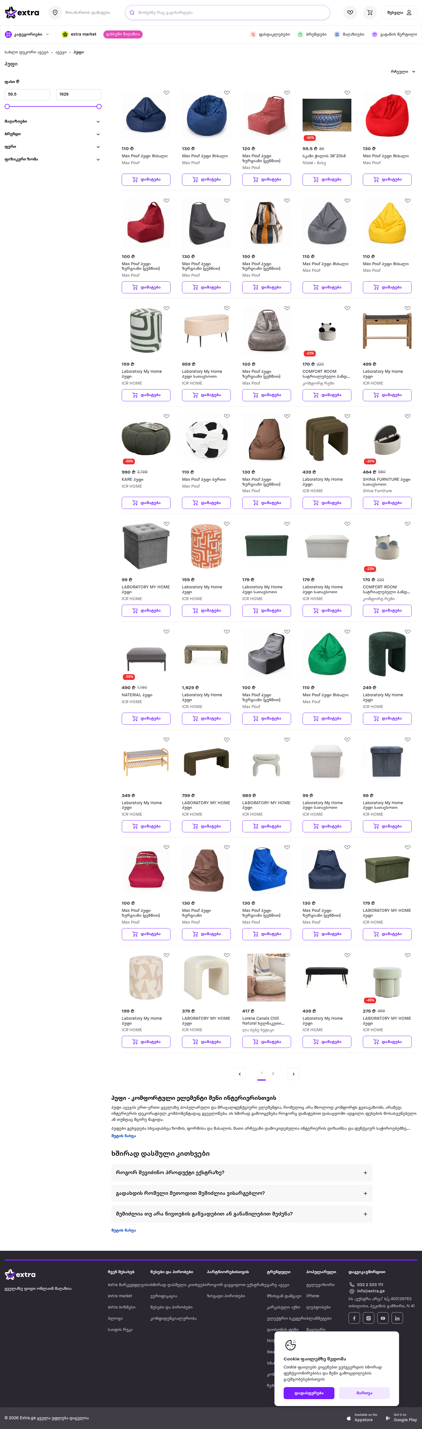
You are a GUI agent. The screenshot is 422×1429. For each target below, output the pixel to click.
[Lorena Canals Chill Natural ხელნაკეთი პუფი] (266, 978)
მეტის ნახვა (123, 1136)
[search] (132, 12)
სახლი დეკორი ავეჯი (27, 52)
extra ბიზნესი (121, 1307)
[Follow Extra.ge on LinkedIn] (397, 1318)
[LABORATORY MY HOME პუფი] (146, 546)
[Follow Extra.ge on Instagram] (368, 1318)
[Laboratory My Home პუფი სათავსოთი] (206, 331)
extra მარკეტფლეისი (129, 1285)
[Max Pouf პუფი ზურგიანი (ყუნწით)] (266, 115)
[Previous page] (240, 1074)
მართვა (365, 1393)
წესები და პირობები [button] (171, 1272)
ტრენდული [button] (279, 1272)
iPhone (312, 1296)
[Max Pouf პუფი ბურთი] (206, 439)
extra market (120, 1296)
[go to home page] (22, 13)
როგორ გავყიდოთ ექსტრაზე (237, 1285)
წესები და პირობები (171, 1307)
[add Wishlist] (166, 92)
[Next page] (294, 1074)
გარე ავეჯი (278, 1285)
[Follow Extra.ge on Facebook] (354, 1318)
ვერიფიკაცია (163, 1296)
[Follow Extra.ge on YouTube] (383, 1318)
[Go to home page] (26, 1274)
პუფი (78, 52)
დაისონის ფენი (283, 1330)
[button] (79, 34)
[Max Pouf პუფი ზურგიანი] (206, 870)
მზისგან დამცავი (284, 1296)
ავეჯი (61, 52)
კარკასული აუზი (283, 1307)
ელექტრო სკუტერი (286, 1318)
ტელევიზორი (320, 1285)
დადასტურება (309, 1393)
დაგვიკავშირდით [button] (367, 1272)
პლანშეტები (319, 1318)
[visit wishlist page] (350, 13)
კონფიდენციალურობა (173, 1318)
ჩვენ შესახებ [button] (121, 1272)
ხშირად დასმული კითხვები (178, 1285)
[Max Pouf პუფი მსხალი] (146, 115)
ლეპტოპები (318, 1307)
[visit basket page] (370, 13)
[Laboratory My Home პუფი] (146, 331)
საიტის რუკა (120, 1330)
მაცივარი (316, 1330)
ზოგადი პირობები (226, 1296)
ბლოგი (115, 1318)
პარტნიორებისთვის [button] (228, 1272)
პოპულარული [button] (321, 1272)
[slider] (7, 106)
